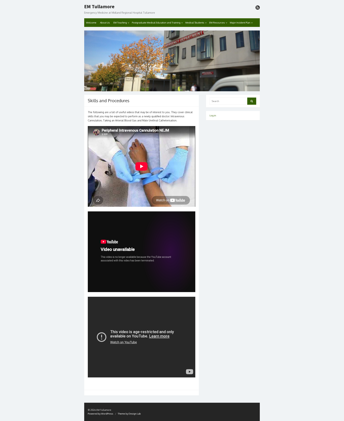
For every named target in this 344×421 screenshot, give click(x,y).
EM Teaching (120, 22)
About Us (105, 22)
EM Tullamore (99, 7)
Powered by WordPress (100, 413)
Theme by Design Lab (129, 413)
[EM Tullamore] (172, 60)
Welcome (91, 22)
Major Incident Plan (240, 22)
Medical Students (194, 22)
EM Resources (217, 22)
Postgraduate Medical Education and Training (156, 22)
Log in (213, 115)
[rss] (257, 7)
